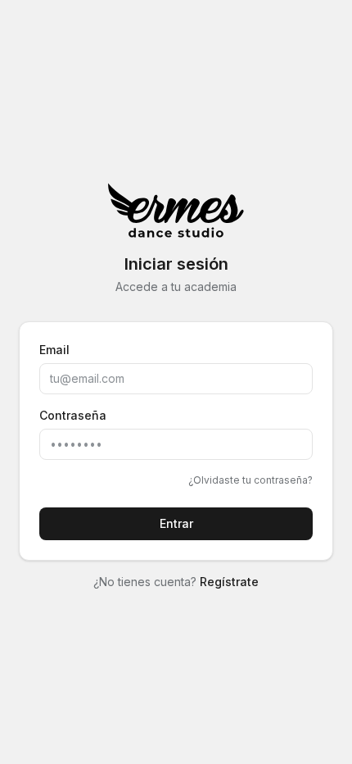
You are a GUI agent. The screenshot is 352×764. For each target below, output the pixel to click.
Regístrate (229, 582)
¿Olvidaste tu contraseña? (250, 480)
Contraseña (72, 415)
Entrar (176, 523)
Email (54, 350)
